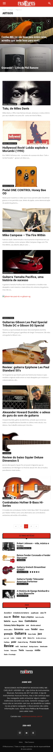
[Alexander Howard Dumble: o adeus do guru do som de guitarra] (26, 397)
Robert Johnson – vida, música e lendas (33, 544)
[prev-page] (16, 526)
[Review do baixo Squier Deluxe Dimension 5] (26, 442)
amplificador (35, 613)
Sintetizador (43, 646)
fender (34, 629)
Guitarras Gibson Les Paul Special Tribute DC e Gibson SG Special (24, 323)
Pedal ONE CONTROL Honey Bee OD (24, 191)
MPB (24, 638)
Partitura (6, 642)
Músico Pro (31, 638)
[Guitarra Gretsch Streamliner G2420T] (8, 570)
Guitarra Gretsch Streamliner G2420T (31, 568)
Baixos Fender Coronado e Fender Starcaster (33, 556)
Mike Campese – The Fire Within (23, 235)
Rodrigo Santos (33, 646)
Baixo (16, 616)
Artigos (10, 10)
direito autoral (36, 625)
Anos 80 (7, 617)
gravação (8, 634)
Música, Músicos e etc (9, 104)
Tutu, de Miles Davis (15, 108)
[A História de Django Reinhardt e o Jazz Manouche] (8, 594)
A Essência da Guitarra (21, 613)
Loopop (18, 638)
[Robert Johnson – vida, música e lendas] (8, 546)
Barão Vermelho (39, 617)
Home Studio (32, 634)
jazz (40, 634)
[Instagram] (19, 732)
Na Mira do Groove (41, 638)
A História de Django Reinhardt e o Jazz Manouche (33, 592)
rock (17, 646)
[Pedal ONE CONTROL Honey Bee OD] (26, 175)
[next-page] (36, 526)
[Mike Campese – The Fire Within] (26, 220)
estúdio (27, 629)
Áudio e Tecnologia (10, 654)
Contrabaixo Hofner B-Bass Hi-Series (23, 504)
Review (9, 646)
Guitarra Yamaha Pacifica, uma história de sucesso (23, 278)
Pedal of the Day (23, 642)
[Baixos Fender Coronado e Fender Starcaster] (8, 558)
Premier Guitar (36, 642)
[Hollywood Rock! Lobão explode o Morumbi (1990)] (26, 132)
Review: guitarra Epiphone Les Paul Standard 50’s (25, 369)
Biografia (14, 621)
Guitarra (20, 633)
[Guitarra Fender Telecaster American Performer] (8, 582)
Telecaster (13, 650)
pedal (13, 642)
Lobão (12, 638)
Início (4, 10)
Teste (21, 650)
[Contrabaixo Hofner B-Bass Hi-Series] (26, 487)
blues (21, 621)
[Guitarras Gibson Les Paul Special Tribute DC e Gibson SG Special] (26, 307)
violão (37, 650)
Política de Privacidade (39, 708)
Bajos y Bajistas (27, 617)
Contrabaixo (6, 453)
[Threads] (33, 733)
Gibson (41, 629)
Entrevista (18, 629)
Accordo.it (8, 613)
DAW (27, 625)
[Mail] (26, 733)
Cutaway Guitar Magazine (14, 625)
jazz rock (6, 638)
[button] (49, 3)
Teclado (6, 650)
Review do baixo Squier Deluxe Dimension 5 (22, 459)
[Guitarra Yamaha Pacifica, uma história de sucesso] (26, 262)
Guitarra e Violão (8, 186)
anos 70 (43, 613)
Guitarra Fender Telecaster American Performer (30, 580)
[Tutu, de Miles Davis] (26, 93)
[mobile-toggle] (4, 3)
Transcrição (29, 650)
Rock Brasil (23, 646)
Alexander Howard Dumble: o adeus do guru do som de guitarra (26, 414)
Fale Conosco (29, 742)
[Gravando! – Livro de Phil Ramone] (26, 68)
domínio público (8, 629)
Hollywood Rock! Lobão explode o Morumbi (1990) (25, 149)
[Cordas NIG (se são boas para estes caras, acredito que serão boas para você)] (26, 37)
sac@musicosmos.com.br (32, 716)
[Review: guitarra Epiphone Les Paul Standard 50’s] (26, 352)
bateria (7, 621)
